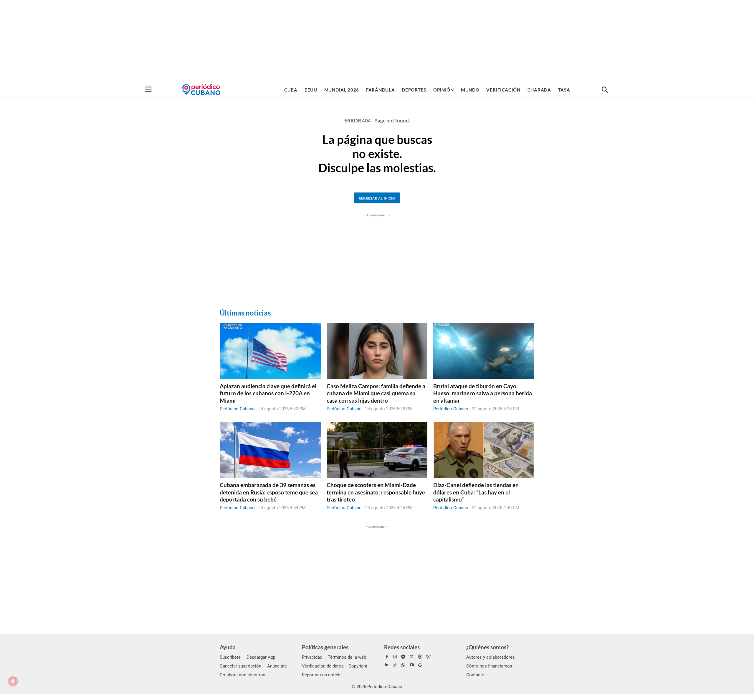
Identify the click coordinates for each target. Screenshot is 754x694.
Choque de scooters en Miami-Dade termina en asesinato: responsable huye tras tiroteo (376, 492)
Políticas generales (325, 647)
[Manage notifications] (13, 681)
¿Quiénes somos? (487, 647)
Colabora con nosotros (242, 675)
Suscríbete (230, 657)
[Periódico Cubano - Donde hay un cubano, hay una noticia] (201, 89)
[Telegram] (403, 657)
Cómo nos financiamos (489, 666)
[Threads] (420, 657)
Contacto (475, 675)
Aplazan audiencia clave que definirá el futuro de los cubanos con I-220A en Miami (268, 393)
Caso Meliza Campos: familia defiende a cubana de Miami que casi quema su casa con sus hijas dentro (376, 393)
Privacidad (312, 657)
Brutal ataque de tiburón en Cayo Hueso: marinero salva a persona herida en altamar (482, 393)
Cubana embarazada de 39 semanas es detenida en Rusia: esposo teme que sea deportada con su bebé (269, 492)
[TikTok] (395, 665)
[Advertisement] (377, 41)
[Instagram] (395, 657)
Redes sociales (402, 647)
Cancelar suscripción (240, 666)
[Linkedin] (386, 665)
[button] (604, 90)
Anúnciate (277, 666)
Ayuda (228, 647)
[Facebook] (386, 657)
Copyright (357, 666)
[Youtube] (411, 665)
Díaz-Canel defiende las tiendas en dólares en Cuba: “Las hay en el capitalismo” (476, 492)
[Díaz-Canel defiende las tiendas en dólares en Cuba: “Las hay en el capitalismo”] (483, 450)
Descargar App (261, 657)
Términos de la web (347, 657)
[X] (411, 657)
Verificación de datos (323, 666)
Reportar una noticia (322, 675)
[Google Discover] (420, 665)
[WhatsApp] (403, 665)
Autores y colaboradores (490, 657)
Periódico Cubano (237, 408)
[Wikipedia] (428, 657)
